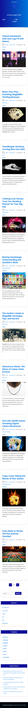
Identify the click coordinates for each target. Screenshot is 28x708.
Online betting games (6, 484)
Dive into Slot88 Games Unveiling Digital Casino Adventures (13, 423)
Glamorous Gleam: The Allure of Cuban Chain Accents (13, 369)
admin (7, 44)
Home (3, 19)
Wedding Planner (5, 212)
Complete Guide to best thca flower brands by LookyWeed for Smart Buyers (14, 687)
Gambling (4, 270)
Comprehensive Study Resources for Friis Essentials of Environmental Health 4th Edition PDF (14, 672)
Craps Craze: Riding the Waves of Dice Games (13, 477)
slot (3, 617)
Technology (6, 657)
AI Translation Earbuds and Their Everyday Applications (13, 683)
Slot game (4, 47)
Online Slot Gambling (6, 431)
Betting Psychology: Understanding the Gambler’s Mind (12, 260)
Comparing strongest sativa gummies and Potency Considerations (13, 678)
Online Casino (4, 102)
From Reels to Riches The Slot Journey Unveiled (12, 534)
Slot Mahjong (5, 607)
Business (5, 637)
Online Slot (4, 542)
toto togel (4, 610)
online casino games (6, 268)
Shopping (5, 640)
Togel (3, 613)
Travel (4, 654)
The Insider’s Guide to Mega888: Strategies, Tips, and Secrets (13, 316)
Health (5, 648)
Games (5, 651)
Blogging (5, 643)
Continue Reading (10, 81)
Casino (3, 49)
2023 (16, 19)
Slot (3, 620)
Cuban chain (4, 377)
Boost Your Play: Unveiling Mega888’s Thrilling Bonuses (12, 94)
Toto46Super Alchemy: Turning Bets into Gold (13, 148)
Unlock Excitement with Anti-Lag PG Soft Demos (13, 39)
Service (4, 215)
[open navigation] (14, 6)
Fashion (4, 380)
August (15, 21)
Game (3, 154)
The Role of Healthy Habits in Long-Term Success (13, 692)
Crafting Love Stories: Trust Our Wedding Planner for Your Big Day (13, 202)
